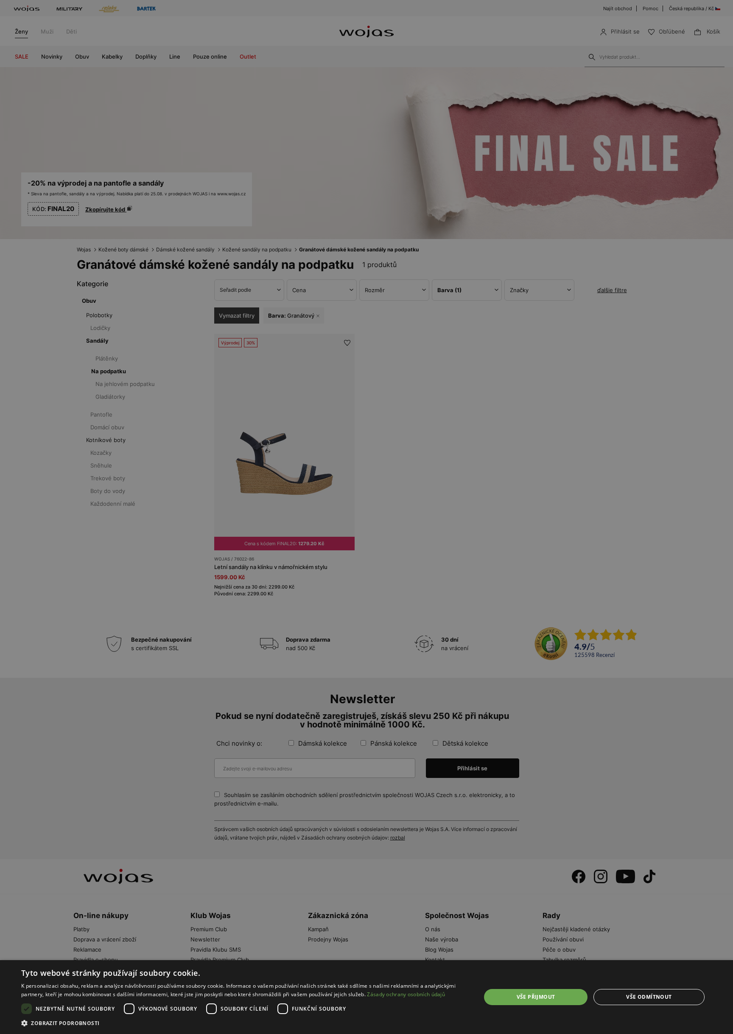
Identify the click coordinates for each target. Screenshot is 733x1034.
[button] (244, 1023)
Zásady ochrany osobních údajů (406, 994)
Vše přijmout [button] (536, 996)
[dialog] (366, 517)
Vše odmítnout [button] (648, 996)
